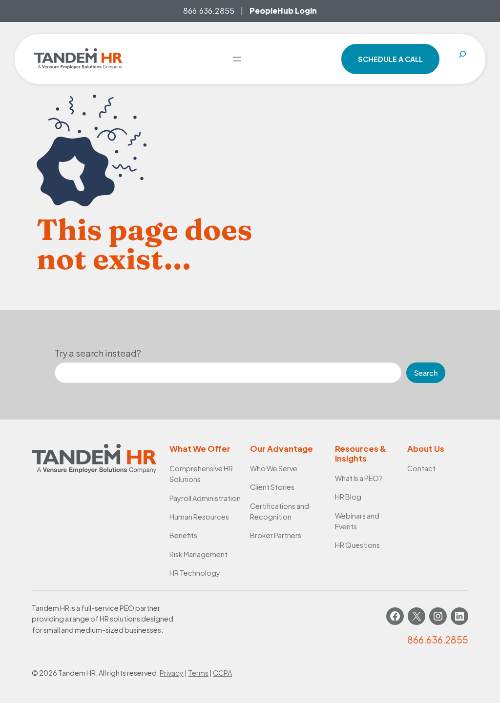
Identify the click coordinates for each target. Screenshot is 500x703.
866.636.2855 (208, 10)
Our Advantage (281, 448)
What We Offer (199, 448)
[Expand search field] (462, 59)
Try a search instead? (98, 353)
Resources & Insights (360, 453)
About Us (425, 448)
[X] (416, 616)
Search (426, 372)
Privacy (172, 672)
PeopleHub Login (283, 10)
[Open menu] (237, 59)
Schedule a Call (390, 59)
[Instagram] (438, 616)
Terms (198, 672)
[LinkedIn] (459, 616)
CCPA (222, 672)
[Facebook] (395, 616)
